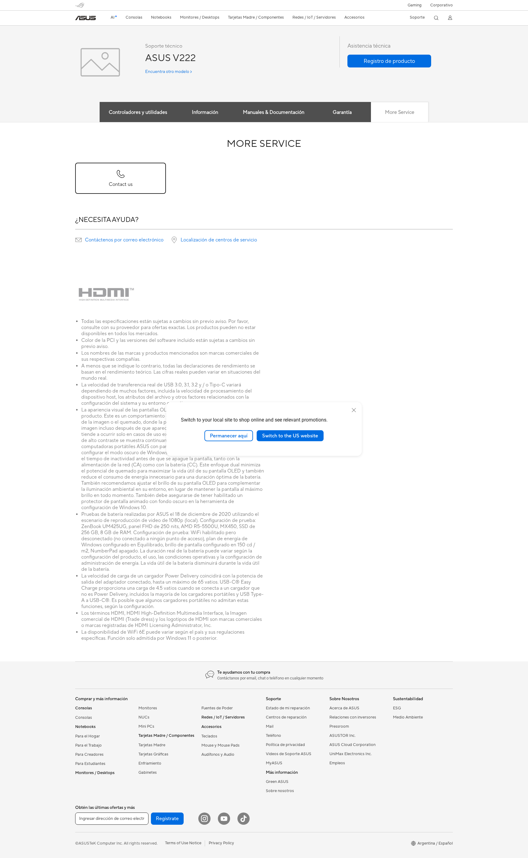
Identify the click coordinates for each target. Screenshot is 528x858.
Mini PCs (146, 726)
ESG (397, 708)
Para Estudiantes (90, 763)
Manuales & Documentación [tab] (273, 112)
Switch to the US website (290, 436)
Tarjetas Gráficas (153, 754)
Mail (269, 726)
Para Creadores (89, 754)
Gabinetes (147, 772)
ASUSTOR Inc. (342, 735)
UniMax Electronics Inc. (350, 753)
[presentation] (78, 240)
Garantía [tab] (342, 112)
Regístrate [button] (167, 819)
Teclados (209, 736)
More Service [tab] (399, 112)
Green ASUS (277, 781)
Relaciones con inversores (352, 717)
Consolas (83, 717)
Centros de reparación (286, 717)
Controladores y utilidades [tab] (138, 112)
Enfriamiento (149, 763)
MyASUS (274, 763)
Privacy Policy (221, 843)
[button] (415, 5)
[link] (85, 18)
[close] (353, 409)
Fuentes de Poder (217, 708)
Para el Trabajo (88, 745)
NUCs (143, 717)
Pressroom (339, 726)
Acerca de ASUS (344, 708)
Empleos (337, 763)
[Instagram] (204, 819)
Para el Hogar (87, 736)
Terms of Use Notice (183, 843)
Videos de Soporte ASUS (288, 753)
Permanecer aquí (229, 436)
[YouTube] (224, 819)
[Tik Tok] (243, 819)
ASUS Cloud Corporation (352, 744)
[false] (389, 61)
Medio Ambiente (408, 717)
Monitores (147, 708)
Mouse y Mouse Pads (220, 745)
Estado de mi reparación (288, 708)
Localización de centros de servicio (219, 240)
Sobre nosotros (280, 790)
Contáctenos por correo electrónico (124, 240)
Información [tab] (205, 112)
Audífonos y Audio (217, 754)
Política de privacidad (285, 744)
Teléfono (273, 735)
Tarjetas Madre (151, 745)
